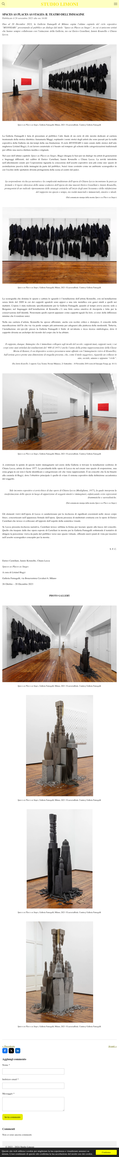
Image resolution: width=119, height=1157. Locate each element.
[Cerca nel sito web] (3, 4)
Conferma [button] (106, 1152)
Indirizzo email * (10, 1079)
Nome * (6, 1064)
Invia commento (12, 1117)
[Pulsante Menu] (115, 4)
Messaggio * (8, 1093)
